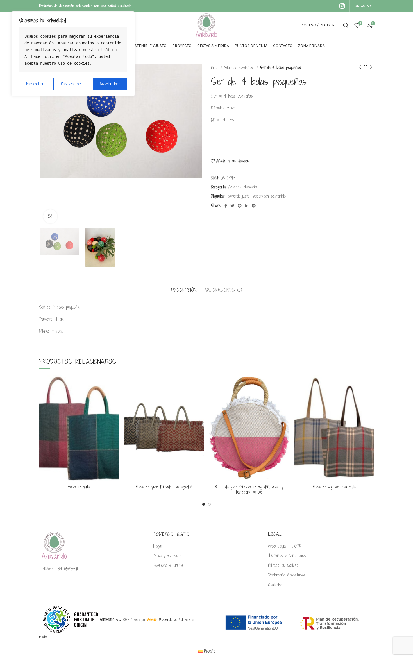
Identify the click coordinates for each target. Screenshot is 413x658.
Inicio (215, 67)
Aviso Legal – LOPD (285, 546)
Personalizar (35, 84)
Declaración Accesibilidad (286, 575)
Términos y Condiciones (287, 555)
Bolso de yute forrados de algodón (164, 487)
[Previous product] (360, 67)
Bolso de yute (79, 487)
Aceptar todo (110, 84)
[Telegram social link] (253, 205)
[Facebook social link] (226, 205)
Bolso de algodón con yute (334, 487)
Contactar (275, 585)
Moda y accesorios (168, 555)
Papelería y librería (168, 565)
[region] (73, 53)
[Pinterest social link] (239, 205)
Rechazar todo (72, 84)
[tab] (184, 287)
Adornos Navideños (239, 67)
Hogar (158, 546)
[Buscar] (345, 25)
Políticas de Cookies (283, 565)
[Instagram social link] (342, 6)
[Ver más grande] (50, 216)
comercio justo (238, 196)
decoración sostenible (269, 196)
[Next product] (371, 67)
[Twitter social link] (232, 205)
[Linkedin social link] (246, 205)
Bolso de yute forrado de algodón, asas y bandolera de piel (249, 489)
